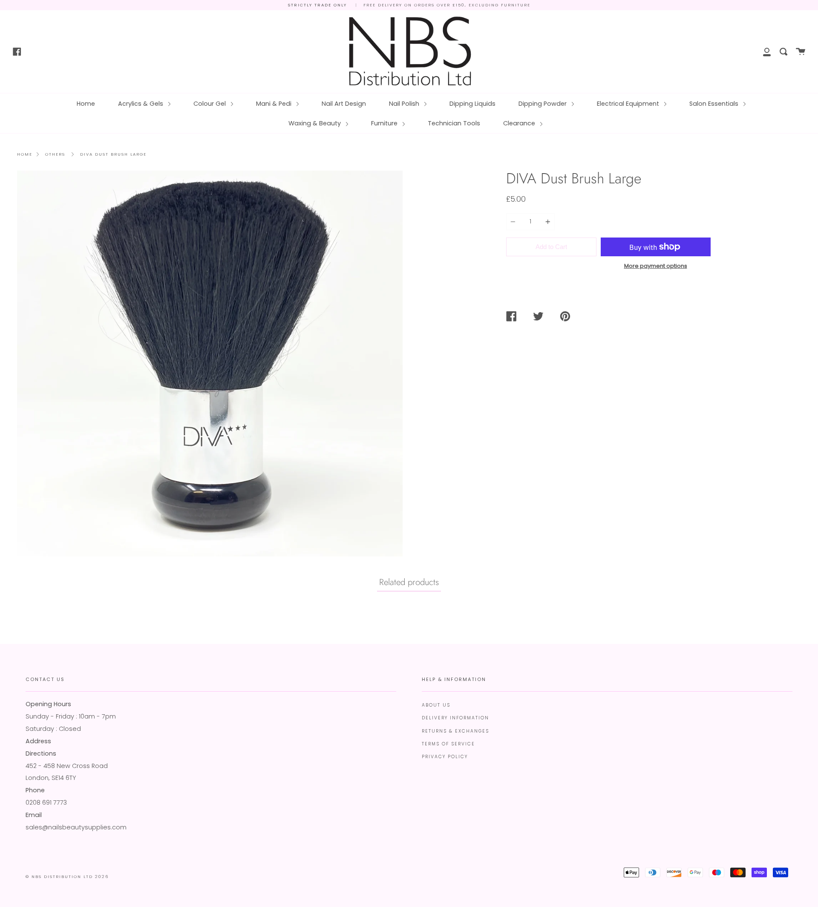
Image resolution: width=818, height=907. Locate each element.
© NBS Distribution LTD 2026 (67, 876)
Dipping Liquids (472, 103)
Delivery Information (455, 718)
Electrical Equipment (629, 103)
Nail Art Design (344, 103)
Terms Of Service (448, 744)
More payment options (655, 266)
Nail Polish (405, 103)
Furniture (385, 123)
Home (86, 103)
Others (55, 154)
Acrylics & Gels (141, 103)
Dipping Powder (543, 103)
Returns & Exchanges (455, 731)
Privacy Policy (445, 756)
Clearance (520, 123)
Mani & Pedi (274, 103)
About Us (436, 705)
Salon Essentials (714, 103)
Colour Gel (210, 103)
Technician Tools (454, 123)
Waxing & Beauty (315, 123)
